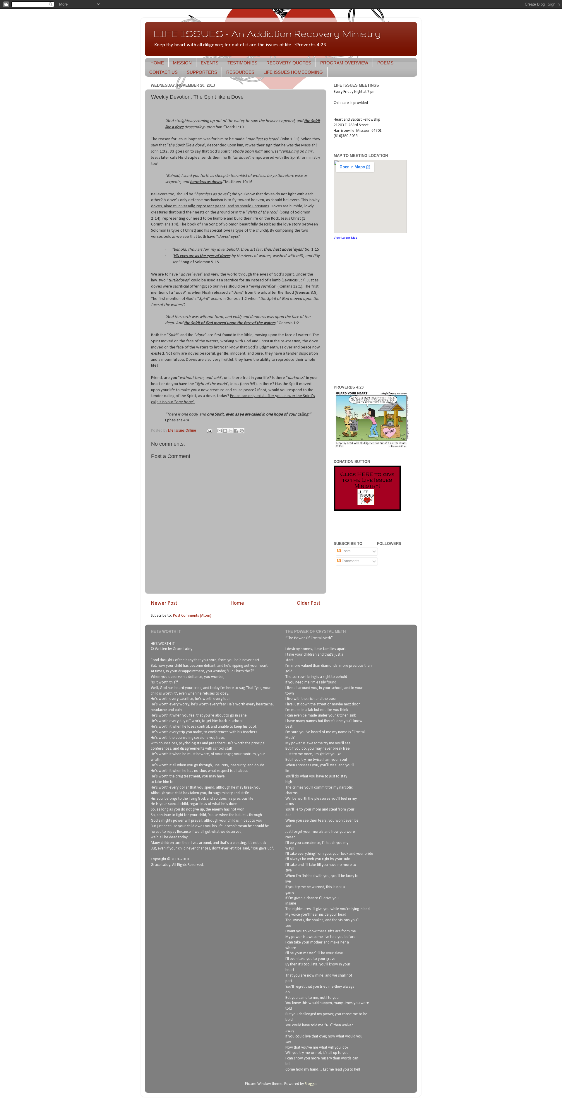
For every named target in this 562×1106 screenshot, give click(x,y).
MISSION (182, 62)
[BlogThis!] (225, 431)
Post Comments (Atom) (192, 616)
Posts (346, 551)
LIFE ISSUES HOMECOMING (293, 72)
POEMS (385, 62)
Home (237, 603)
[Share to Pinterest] (242, 431)
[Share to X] (231, 431)
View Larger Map (345, 238)
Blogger (311, 1084)
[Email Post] (209, 431)
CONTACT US (163, 72)
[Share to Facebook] (236, 431)
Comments (350, 561)
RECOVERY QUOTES (288, 62)
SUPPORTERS (202, 72)
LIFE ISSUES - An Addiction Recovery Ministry (267, 33)
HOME (157, 62)
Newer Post (164, 603)
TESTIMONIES (242, 62)
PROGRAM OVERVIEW (344, 62)
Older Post (309, 603)
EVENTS (209, 62)
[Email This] (219, 431)
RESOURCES (240, 72)
